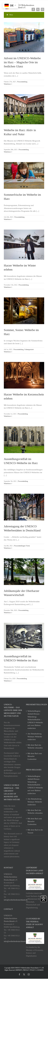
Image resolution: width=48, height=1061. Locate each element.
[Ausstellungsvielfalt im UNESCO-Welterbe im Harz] (24, 439)
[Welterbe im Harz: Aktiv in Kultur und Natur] (24, 109)
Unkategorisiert (29, 349)
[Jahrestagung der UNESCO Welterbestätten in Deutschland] (24, 507)
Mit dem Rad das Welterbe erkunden (35, 746)
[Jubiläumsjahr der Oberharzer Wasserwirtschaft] (24, 571)
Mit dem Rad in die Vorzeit (35, 831)
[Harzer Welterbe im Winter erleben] (24, 245)
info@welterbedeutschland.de (16, 900)
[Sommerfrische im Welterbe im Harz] (24, 175)
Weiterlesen (7, 84)
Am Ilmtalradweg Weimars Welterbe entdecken (35, 736)
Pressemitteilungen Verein (22, 546)
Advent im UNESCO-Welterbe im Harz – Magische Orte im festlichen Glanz (22, 62)
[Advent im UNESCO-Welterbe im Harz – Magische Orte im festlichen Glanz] (24, 37)
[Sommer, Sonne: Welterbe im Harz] (24, 310)
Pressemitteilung (22, 82)
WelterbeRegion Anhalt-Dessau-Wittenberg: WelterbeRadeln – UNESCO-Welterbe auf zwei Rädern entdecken (35, 719)
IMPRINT (19, 970)
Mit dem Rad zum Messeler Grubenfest (35, 756)
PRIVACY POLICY (29, 970)
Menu (11, 15)
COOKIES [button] (40, 970)
